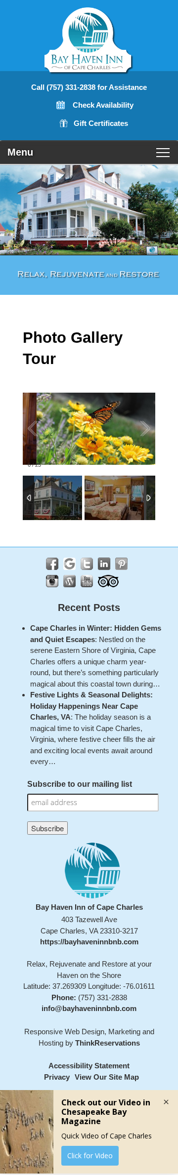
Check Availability (103, 105)
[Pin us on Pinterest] (121, 564)
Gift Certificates (101, 123)
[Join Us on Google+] (69, 564)
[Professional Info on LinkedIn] (104, 564)
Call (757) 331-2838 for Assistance (89, 87)
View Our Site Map (107, 1077)
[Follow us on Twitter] (87, 564)
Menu (20, 152)
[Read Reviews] (108, 581)
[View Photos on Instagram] (52, 581)
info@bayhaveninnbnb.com (89, 1008)
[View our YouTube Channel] (87, 581)
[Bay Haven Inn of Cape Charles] (89, 64)
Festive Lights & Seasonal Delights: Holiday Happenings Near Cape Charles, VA (91, 705)
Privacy (57, 1077)
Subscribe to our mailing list (79, 784)
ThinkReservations (107, 1043)
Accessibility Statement (89, 1065)
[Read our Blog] (69, 581)
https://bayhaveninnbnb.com (89, 941)
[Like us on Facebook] (52, 564)
